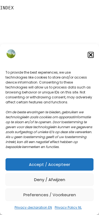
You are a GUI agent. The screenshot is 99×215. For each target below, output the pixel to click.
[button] (91, 55)
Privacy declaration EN (33, 207)
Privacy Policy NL (68, 207)
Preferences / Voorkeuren (49, 195)
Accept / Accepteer (49, 164)
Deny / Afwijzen (49, 179)
